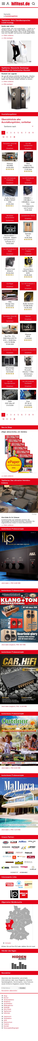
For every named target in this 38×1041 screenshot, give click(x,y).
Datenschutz (8, 1022)
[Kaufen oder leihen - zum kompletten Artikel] (19, 52)
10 (3, 137)
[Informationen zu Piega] (28, 862)
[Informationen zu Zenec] (24, 873)
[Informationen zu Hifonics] (7, 857)
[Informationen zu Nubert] (19, 863)
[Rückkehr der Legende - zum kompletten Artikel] (19, 99)
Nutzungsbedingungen (11, 1028)
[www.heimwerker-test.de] (28, 888)
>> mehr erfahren (7, 476)
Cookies (6, 1024)
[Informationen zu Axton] (22, 842)
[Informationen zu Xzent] (14, 873)
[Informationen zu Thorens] (24, 867)
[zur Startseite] (20, 4)
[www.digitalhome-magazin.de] (10, 888)
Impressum (7, 1016)
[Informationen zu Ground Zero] (19, 853)
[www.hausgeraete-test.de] (19, 888)
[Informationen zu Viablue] (33, 868)
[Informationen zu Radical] (5, 868)
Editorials (7, 1013)
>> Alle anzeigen (7, 38)
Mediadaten (8, 1018)
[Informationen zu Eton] (32, 847)
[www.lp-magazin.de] (14, 898)
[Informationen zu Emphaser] (16, 847)
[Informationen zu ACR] (5, 843)
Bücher (6, 998)
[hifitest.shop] (24, 898)
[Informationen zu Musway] (10, 862)
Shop (5, 996)
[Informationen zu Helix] (28, 853)
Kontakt (6, 1026)
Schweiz (8, 943)
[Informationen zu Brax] (32, 842)
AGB (5, 1020)
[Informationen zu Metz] (31, 857)
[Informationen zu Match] (21, 857)
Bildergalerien (8, 1005)
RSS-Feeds (7, 1009)
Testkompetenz (9, 1000)
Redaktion (7, 1002)
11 (7, 137)
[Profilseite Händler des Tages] (19, 962)
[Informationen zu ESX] (23, 848)
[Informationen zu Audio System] (13, 843)
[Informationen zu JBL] (14, 858)
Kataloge (7, 1007)
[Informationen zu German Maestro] (10, 853)
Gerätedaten (8, 1003)
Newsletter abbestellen (9, 991)
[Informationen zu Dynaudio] (6, 847)
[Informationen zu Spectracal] (15, 867)
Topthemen (7, 1011)
